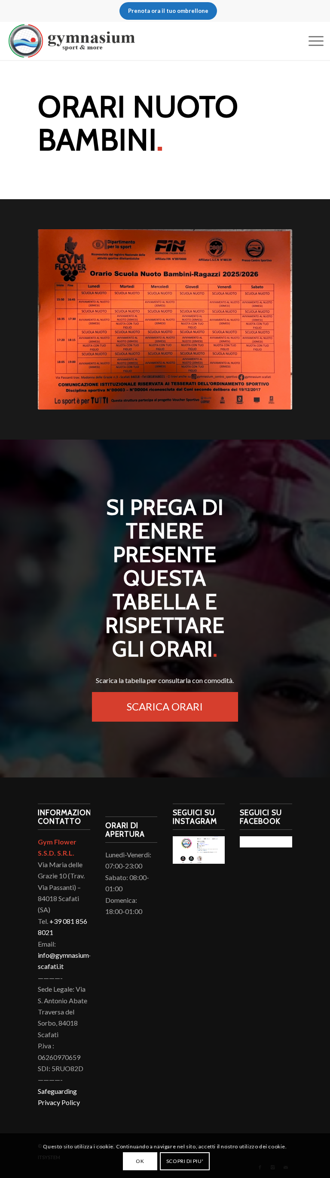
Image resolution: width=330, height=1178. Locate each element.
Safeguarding (57, 1091)
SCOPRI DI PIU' (184, 1161)
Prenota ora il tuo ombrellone (168, 10)
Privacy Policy (59, 1102)
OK (140, 1161)
